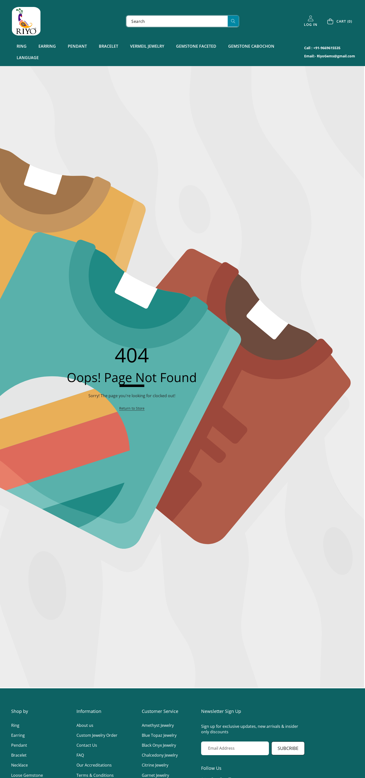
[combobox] (182, 21)
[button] (340, 21)
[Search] (233, 21)
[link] (132, 408)
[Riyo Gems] (26, 21)
